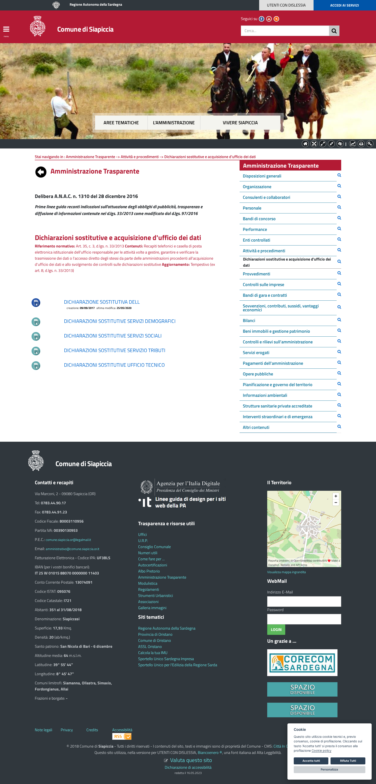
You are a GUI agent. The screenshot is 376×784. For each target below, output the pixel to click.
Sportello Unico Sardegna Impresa (166, 659)
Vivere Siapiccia (240, 122)
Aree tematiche (121, 122)
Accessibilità (122, 730)
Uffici (142, 534)
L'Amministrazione (185, 143)
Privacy (67, 730)
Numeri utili (147, 553)
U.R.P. (143, 541)
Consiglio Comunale (154, 547)
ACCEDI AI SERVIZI (344, 5)
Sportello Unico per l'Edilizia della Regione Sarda (177, 665)
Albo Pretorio (149, 571)
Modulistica (147, 583)
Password (275, 610)
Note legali (43, 730)
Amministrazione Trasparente (162, 577)
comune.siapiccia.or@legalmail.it (68, 539)
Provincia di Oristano (155, 634)
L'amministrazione (174, 122)
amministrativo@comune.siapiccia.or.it (72, 548)
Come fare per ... (151, 559)
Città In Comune (287, 746)
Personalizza (329, 769)
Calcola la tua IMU (153, 653)
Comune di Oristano (154, 640)
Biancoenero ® (210, 752)
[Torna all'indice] (41, 171)
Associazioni (148, 602)
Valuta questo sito (191, 760)
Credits (92, 730)
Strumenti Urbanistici (155, 595)
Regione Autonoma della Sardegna (96, 4)
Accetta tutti (311, 760)
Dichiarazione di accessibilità (188, 767)
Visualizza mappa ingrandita (286, 571)
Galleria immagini (152, 608)
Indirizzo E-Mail (280, 592)
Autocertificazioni (152, 565)
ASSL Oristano (150, 646)
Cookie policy (321, 750)
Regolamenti (148, 589)
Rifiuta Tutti (348, 760)
